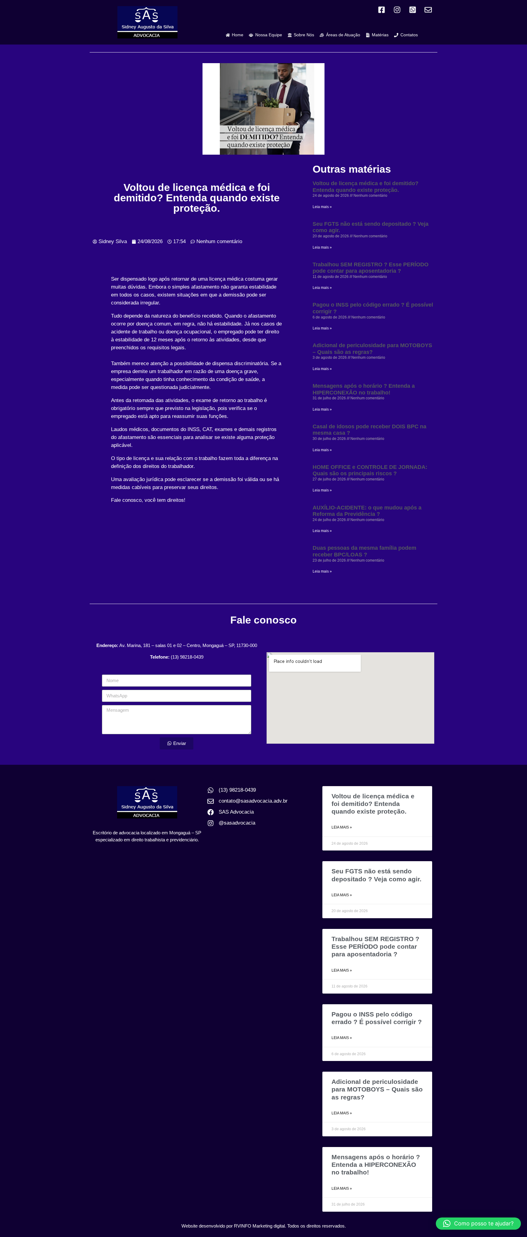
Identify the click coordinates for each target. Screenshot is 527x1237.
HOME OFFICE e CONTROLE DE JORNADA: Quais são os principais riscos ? (370, 470)
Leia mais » (322, 207)
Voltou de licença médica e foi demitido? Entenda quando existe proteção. (365, 186)
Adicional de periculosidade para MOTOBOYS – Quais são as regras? (372, 348)
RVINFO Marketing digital (259, 1225)
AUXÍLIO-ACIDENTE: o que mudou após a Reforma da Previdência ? (367, 511)
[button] (478, 1223)
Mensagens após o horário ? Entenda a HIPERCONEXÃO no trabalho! (364, 389)
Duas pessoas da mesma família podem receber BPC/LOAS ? (364, 551)
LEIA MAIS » (342, 827)
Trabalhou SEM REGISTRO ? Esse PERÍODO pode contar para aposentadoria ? (370, 267)
